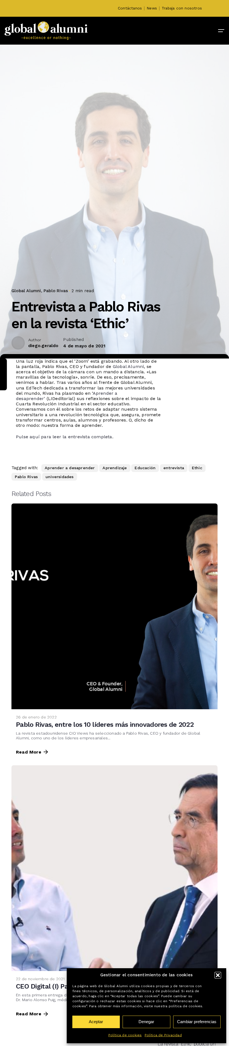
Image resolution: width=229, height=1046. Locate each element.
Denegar (146, 1021)
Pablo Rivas (56, 290)
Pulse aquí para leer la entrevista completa (64, 436)
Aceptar (96, 1021)
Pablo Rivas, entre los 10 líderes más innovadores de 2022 (105, 724)
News (152, 8)
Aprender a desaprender (70, 468)
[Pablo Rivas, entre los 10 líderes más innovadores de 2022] (114, 606)
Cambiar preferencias (196, 1021)
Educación (145, 468)
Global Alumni (26, 290)
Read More (28, 752)
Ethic (197, 468)
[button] (218, 975)
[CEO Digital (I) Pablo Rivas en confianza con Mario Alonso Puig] (114, 868)
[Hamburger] (221, 30)
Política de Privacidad (163, 1035)
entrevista (173, 468)
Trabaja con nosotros (182, 8)
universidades (60, 476)
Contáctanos (130, 8)
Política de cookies (125, 1035)
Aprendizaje (114, 468)
